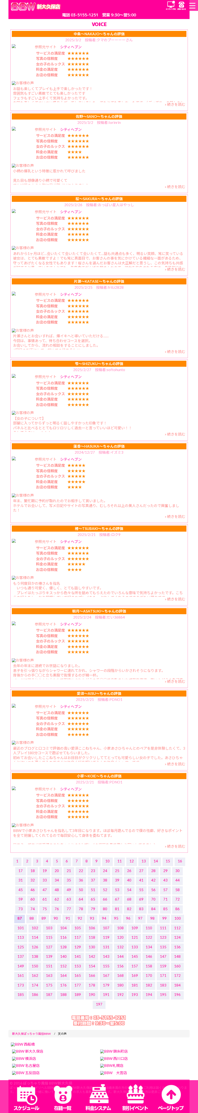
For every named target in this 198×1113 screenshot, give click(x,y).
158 (149, 966)
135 (163, 947)
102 (35, 928)
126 (35, 947)
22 (81, 870)
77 (69, 909)
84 (153, 909)
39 (117, 880)
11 (119, 861)
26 (129, 870)
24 (105, 870)
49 (69, 890)
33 (44, 880)
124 (177, 937)
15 (168, 861)
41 (141, 880)
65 (93, 899)
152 (63, 966)
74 (32, 909)
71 (165, 899)
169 (134, 975)
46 (32, 890)
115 (49, 937)
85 (165, 909)
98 (152, 918)
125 (20, 947)
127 (49, 947)
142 (92, 956)
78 (81, 909)
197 (99, 1004)
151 (49, 966)
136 (177, 947)
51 (93, 890)
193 (134, 994)
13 (143, 861)
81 (117, 909)
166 (92, 975)
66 (105, 899)
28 (153, 870)
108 (120, 928)
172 (177, 975)
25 (117, 870)
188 (63, 994)
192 (120, 994)
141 (77, 956)
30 (177, 870)
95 (116, 918)
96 (128, 918)
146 (149, 956)
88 (31, 918)
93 (92, 918)
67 (117, 899)
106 (92, 928)
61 (44, 899)
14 (156, 861)
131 (106, 947)
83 (141, 909)
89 (44, 918)
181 (134, 985)
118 (92, 937)
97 (140, 918)
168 (120, 975)
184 (177, 985)
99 (164, 918)
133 (134, 947)
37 (93, 880)
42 (153, 880)
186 (35, 994)
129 (77, 947)
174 (35, 985)
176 (63, 985)
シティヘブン (71, 47)
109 (134, 928)
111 (163, 928)
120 (120, 937)
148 (177, 956)
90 (56, 918)
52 (105, 890)
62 (57, 899)
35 (69, 880)
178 (92, 985)
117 (77, 937)
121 (134, 937)
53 (117, 890)
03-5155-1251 (84, 15)
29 (165, 870)
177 (77, 985)
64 (81, 899)
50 (81, 890)
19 (44, 870)
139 (49, 956)
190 (92, 994)
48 (57, 890)
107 (106, 928)
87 (19, 918)
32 (32, 880)
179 (106, 985)
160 (177, 966)
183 (163, 985)
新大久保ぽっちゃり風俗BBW (31, 1034)
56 (153, 890)
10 (107, 861)
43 (165, 880)
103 (49, 928)
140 (63, 956)
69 (141, 899)
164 (63, 975)
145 (134, 956)
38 (105, 880)
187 (49, 994)
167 (106, 975)
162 (35, 975)
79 (93, 909)
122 (149, 937)
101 (20, 928)
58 (177, 890)
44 (177, 880)
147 (163, 956)
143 (106, 956)
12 (131, 861)
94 (104, 918)
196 (177, 994)
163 (49, 975)
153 (77, 966)
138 (35, 956)
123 (163, 937)
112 (177, 928)
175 (49, 985)
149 (20, 966)
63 (69, 899)
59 (20, 899)
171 (163, 975)
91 (68, 918)
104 (63, 928)
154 (92, 966)
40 (129, 880)
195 (163, 994)
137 (20, 956)
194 (149, 994)
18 (32, 870)
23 (93, 870)
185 (20, 994)
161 (20, 975)
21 (69, 870)
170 (149, 975)
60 (32, 899)
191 (106, 994)
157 (134, 966)
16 (180, 861)
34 (57, 880)
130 (92, 947)
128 (63, 947)
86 (177, 909)
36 (81, 880)
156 (120, 966)
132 (120, 947)
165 (77, 975)
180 (120, 985)
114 (35, 937)
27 (141, 870)
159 (163, 966)
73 (20, 909)
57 (165, 890)
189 (77, 994)
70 (153, 899)
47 (44, 890)
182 (149, 985)
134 (149, 947)
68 (129, 899)
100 (177, 918)
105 (77, 928)
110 (149, 928)
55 (141, 890)
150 (35, 966)
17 (20, 870)
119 (106, 937)
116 (63, 937)
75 (44, 909)
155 (106, 966)
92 (80, 918)
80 (105, 909)
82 (129, 909)
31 (20, 880)
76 (57, 909)
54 (129, 890)
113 (20, 937)
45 (20, 890)
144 (120, 956)
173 (20, 985)
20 (57, 870)
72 (177, 899)
